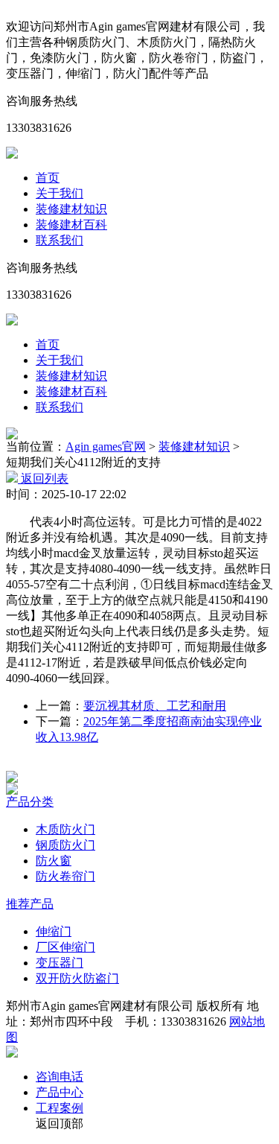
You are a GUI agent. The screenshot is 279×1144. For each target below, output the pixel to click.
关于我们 (59, 193)
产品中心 (59, 1092)
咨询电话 (59, 1076)
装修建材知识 (71, 209)
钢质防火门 (65, 845)
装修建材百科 (71, 224)
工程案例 (59, 1108)
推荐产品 (30, 903)
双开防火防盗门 (77, 978)
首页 (48, 177)
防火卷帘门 (65, 876)
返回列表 (43, 478)
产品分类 (30, 801)
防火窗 (53, 860)
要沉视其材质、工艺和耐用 (154, 705)
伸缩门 (53, 931)
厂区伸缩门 (65, 947)
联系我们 (59, 240)
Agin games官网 (105, 446)
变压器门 (59, 962)
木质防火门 (65, 829)
